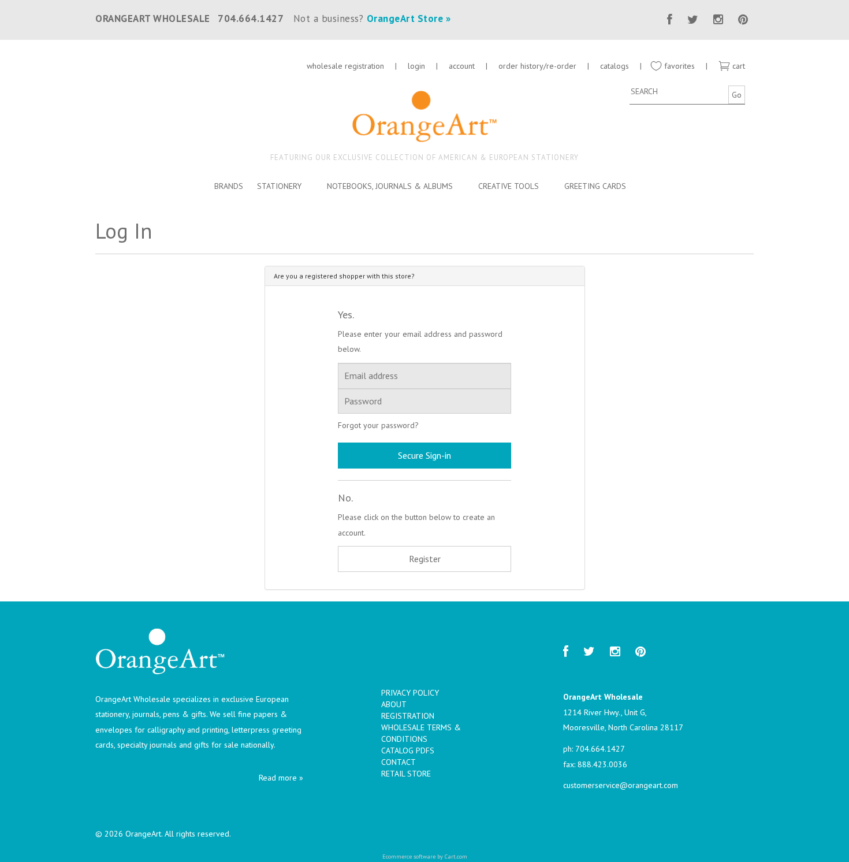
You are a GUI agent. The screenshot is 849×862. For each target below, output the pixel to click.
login (416, 66)
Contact (398, 762)
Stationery (279, 186)
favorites (678, 66)
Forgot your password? (378, 425)
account (462, 66)
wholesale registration (345, 66)
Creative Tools (508, 186)
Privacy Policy (410, 693)
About (394, 704)
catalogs (615, 66)
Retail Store (406, 773)
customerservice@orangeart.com (620, 785)
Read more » (281, 777)
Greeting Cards (595, 186)
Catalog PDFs (407, 750)
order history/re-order (537, 66)
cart (737, 66)
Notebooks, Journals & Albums (390, 186)
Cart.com (456, 856)
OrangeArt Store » (409, 18)
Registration (407, 716)
